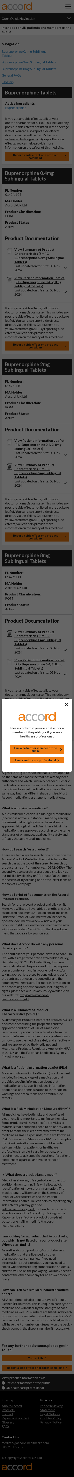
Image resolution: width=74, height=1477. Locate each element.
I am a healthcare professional (35, 760)
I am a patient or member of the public (35, 749)
